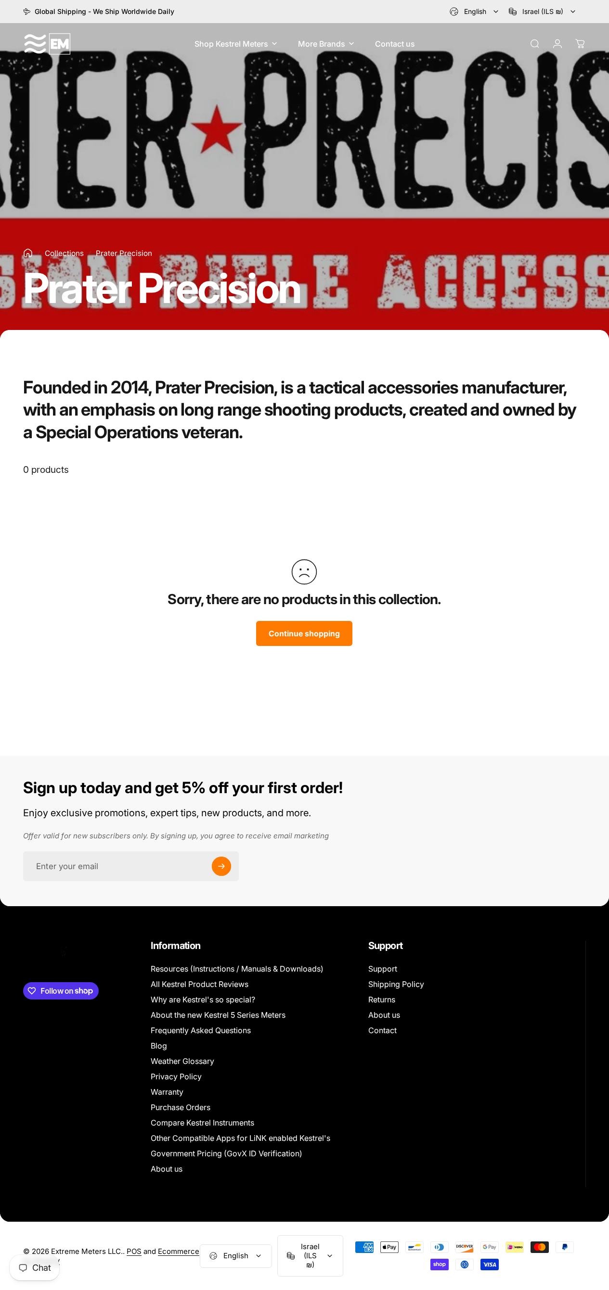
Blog (159, 1045)
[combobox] (475, 11)
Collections (64, 253)
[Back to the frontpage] (28, 253)
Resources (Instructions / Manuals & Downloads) (237, 969)
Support (382, 969)
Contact (382, 1030)
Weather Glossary (182, 1061)
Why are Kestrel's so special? (203, 999)
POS (134, 1251)
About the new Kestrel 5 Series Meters (218, 1015)
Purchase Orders (180, 1107)
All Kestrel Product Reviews (199, 984)
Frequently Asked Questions (201, 1030)
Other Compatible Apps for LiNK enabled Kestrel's (240, 1138)
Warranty (167, 1092)
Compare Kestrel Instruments (202, 1122)
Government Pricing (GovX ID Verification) (226, 1153)
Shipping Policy (396, 984)
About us (166, 1169)
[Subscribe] (221, 866)
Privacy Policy (176, 1076)
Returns (381, 999)
